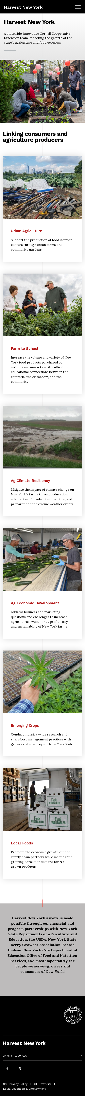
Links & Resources (15, 1055)
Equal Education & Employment (24, 1088)
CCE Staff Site (42, 1084)
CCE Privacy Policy (15, 1084)
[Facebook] (7, 1069)
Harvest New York (23, 7)
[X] (20, 1069)
